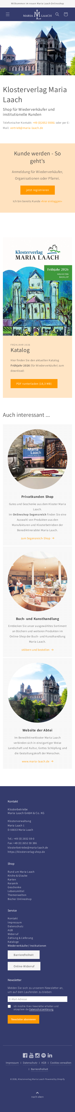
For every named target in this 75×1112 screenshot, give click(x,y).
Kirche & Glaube (18, 875)
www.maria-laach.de (35, 761)
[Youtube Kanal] (31, 1056)
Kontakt (13, 918)
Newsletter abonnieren (23, 1019)
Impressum (15, 922)
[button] (7, 14)
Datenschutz (15, 926)
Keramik (13, 883)
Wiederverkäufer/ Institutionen (27, 945)
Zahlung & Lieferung (20, 938)
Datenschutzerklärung (41, 1009)
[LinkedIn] (49, 1056)
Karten (12, 879)
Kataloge (13, 941)
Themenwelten (17, 895)
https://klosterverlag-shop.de (26, 851)
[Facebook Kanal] (25, 1056)
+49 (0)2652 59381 (44, 122)
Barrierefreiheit (24, 955)
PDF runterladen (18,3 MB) (34, 383)
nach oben (37, 1096)
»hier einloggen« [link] (51, 201)
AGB (10, 930)
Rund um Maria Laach (21, 871)
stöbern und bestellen (36, 649)
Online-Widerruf (24, 966)
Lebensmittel (16, 891)
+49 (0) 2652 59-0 (24, 838)
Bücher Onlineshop (20, 899)
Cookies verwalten (60, 1062)
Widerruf (13, 934)
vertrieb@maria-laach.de (26, 128)
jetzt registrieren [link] (37, 190)
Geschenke (14, 887)
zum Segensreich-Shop (35, 538)
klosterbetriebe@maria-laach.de (28, 847)
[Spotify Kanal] (43, 1056)
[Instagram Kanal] (37, 1056)
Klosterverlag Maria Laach (31, 1079)
